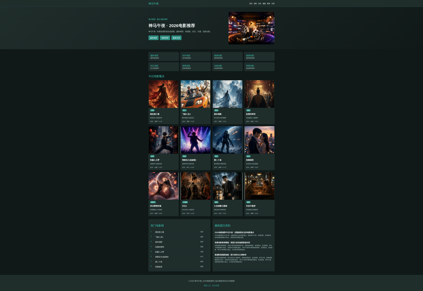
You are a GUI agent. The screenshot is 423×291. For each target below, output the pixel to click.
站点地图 (215, 285)
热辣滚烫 (158, 267)
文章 (273, 3)
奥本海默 (158, 242)
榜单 (268, 3)
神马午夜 (153, 3)
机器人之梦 (159, 252)
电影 (255, 3)
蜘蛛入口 (207, 285)
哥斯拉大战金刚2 (162, 257)
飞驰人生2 (159, 237)
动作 (259, 3)
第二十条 (158, 262)
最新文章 (176, 38)
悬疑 (264, 3)
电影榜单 (165, 38)
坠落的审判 (159, 247)
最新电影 (153, 38)
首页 (250, 3)
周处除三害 (159, 232)
